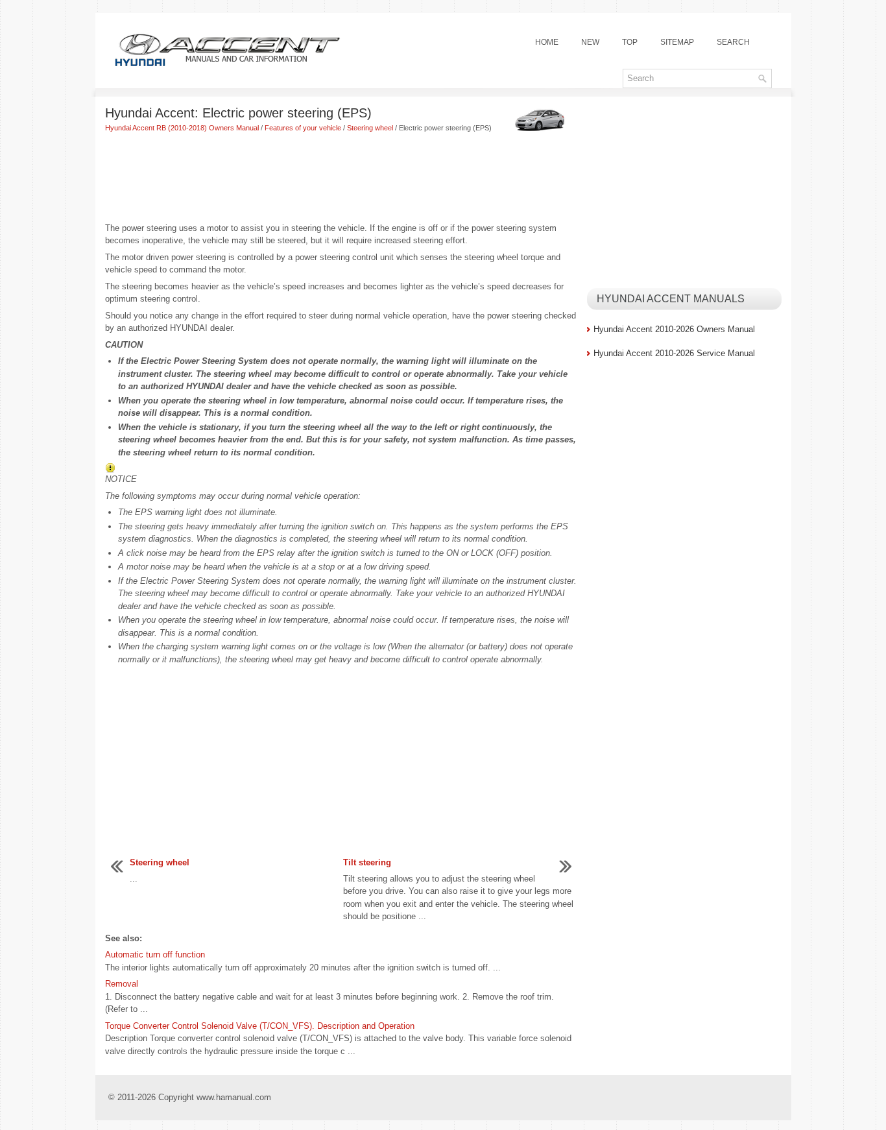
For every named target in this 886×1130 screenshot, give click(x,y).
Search (733, 42)
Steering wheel (370, 128)
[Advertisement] (341, 179)
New (590, 42)
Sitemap (677, 42)
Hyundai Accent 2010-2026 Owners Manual (674, 329)
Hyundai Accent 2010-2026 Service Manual (674, 353)
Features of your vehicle (303, 128)
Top (630, 42)
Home (546, 42)
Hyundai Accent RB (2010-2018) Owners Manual (182, 128)
